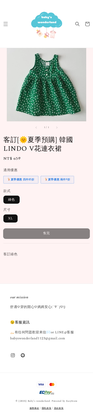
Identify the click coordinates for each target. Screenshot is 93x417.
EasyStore (71, 401)
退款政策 (59, 408)
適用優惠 (10, 170)
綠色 (11, 199)
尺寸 (6, 209)
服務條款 (34, 408)
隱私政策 (46, 408)
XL (10, 218)
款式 (6, 191)
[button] (6, 24)
